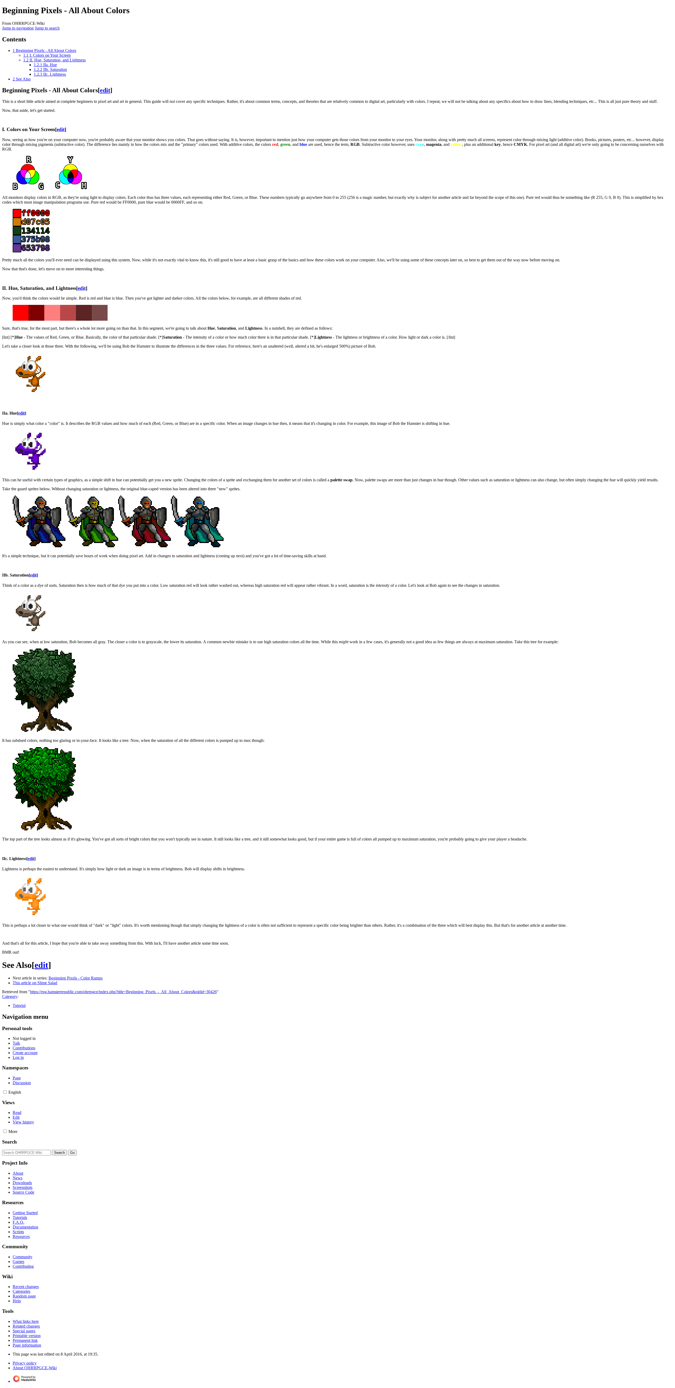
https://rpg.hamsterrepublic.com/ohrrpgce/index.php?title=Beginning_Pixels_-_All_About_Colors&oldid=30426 (123, 992)
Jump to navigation (18, 28)
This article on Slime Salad (35, 983)
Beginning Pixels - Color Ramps (76, 978)
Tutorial (19, 1005)
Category (9, 996)
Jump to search (47, 28)
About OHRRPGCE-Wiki (35, 1368)
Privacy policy (25, 1363)
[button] (5, 1092)
